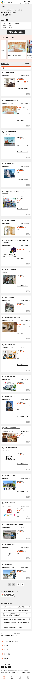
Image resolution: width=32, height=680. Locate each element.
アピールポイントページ (22, 88)
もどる (3, 6)
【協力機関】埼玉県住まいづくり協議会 (12, 627)
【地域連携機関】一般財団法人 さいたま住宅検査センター (15, 623)
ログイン (21, 3)
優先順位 (27, 64)
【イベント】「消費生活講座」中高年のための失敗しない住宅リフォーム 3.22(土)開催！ (15, 614)
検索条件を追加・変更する (16, 32)
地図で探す (6, 64)
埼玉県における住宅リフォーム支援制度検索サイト (14, 607)
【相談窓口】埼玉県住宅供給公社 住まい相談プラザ (14, 619)
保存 (28, 94)
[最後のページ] (22, 584)
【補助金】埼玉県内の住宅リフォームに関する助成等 (15, 610)
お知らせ (25, 3)
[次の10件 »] (18, 584)
